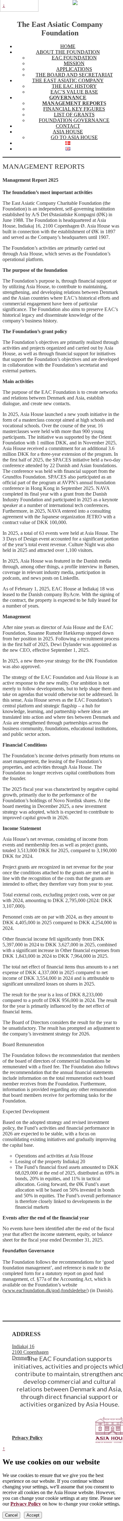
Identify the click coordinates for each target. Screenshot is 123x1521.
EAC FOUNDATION (74, 57)
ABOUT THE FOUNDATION (68, 52)
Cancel (11, 1515)
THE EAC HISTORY (74, 86)
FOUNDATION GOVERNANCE (74, 120)
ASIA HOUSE (68, 131)
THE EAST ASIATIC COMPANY (68, 80)
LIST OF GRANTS (74, 114)
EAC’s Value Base (74, 92)
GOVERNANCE (67, 97)
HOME (67, 46)
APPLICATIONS (74, 69)
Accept (32, 1515)
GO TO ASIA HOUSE (74, 137)
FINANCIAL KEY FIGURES (74, 109)
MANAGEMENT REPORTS (74, 103)
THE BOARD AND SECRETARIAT (74, 74)
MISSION (74, 63)
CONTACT (68, 126)
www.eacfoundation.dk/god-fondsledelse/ (45, 1290)
